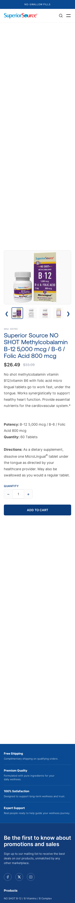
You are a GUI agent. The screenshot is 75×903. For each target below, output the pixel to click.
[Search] (61, 16)
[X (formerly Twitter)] (19, 877)
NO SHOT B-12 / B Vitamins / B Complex (28, 898)
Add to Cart (37, 510)
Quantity (11, 486)
